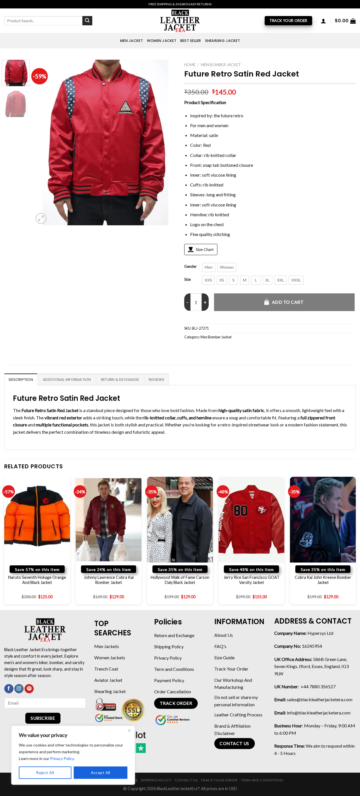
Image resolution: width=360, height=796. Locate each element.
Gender (190, 267)
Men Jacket (131, 40)
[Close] (129, 730)
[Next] (166, 142)
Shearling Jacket (222, 40)
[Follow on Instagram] (19, 689)
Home (189, 64)
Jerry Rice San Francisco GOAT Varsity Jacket (252, 580)
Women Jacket (161, 40)
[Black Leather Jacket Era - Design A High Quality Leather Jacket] (180, 20)
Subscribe (43, 718)
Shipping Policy (156, 780)
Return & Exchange (120, 379)
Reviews (156, 379)
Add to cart (287, 302)
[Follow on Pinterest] (29, 689)
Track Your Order (219, 780)
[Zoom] (41, 218)
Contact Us (186, 780)
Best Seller (190, 40)
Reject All (45, 772)
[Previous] (44, 142)
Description (21, 379)
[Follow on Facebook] (9, 689)
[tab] (20, 379)
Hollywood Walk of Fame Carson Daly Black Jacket (180, 580)
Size (187, 280)
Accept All (100, 772)
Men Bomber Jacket (221, 64)
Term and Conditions (262, 780)
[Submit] (87, 21)
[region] (73, 755)
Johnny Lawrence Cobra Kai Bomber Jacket (109, 580)
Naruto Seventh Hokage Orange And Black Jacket (37, 580)
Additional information (67, 379)
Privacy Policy (62, 758)
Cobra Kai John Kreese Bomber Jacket (323, 580)
